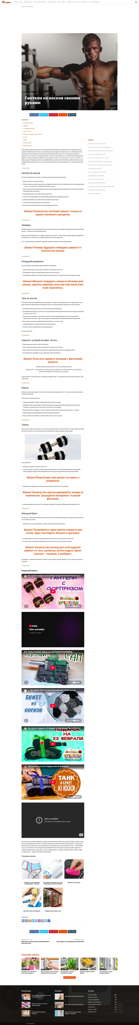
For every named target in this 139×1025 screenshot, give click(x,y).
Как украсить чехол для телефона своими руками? (101, 186)
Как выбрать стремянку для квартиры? (70, 941)
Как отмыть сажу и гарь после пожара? (99, 157)
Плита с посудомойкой (95, 193)
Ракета (25, 137)
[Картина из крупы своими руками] (89, 964)
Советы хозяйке (29, 6)
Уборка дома (103, 969)
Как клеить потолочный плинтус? (74, 1004)
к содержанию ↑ (26, 168)
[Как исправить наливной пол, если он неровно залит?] (26, 997)
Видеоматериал (27, 145)
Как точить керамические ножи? (97, 154)
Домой (23, 6)
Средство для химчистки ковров (97, 182)
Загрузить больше (69, 977)
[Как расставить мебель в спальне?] (26, 1013)
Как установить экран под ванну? (97, 143)
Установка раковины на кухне (96, 179)
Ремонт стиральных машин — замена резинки (100, 161)
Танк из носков (27, 131)
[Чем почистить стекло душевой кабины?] (108, 964)
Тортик (25, 140)
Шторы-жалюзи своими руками (97, 190)
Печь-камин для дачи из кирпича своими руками (101, 150)
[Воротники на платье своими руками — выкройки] (59, 1013)
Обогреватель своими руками (96, 175)
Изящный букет (27, 142)
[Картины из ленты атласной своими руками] (26, 1005)
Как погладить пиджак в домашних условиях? (100, 165)
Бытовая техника (45, 969)
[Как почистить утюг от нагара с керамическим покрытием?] (50, 964)
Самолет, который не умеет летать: (32, 134)
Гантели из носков (28, 123)
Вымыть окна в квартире (95, 168)
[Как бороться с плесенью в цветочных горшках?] (30, 964)
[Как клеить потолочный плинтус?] (59, 1005)
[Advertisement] (69, 20)
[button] (136, 2)
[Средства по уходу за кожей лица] (59, 997)
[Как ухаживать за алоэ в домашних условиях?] (69, 964)
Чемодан (25, 125)
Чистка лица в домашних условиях (97, 172)
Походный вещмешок (29, 128)
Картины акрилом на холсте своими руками (100, 147)
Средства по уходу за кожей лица (74, 996)
